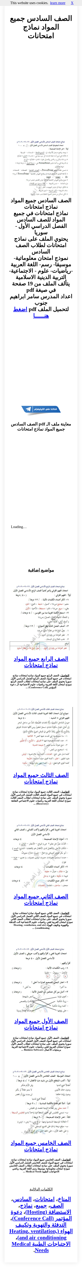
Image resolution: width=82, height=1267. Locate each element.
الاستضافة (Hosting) (48, 1212)
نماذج (26, 1206)
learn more (57, 3)
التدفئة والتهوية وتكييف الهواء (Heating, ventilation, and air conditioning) (41, 1231)
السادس (22, 1199)
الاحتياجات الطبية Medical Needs (41, 1247)
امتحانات (45, 1199)
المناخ (64, 1199)
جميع (41, 1206)
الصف (57, 1206)
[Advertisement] (41, 94)
